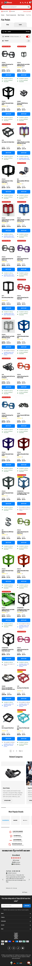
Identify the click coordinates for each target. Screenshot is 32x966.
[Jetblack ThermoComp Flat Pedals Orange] (23, 366)
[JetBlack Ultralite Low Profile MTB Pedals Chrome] (8, 326)
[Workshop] (20, 2)
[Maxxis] (15, 820)
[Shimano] (5, 820)
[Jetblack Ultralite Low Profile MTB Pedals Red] (8, 209)
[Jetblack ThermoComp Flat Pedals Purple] (23, 248)
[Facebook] (9, 948)
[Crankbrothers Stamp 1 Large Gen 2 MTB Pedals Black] (23, 599)
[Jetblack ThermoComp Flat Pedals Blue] (8, 405)
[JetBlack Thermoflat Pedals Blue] (23, 326)
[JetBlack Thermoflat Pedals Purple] (8, 444)
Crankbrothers (20, 491)
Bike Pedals (21, 15)
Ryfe (3, 726)
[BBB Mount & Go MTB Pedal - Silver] (8, 521)
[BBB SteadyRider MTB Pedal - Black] (23, 170)
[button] (8, 67)
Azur (3, 140)
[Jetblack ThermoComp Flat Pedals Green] (23, 521)
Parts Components (11, 15)
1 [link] (10, 751)
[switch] (28, 37)
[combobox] (16, 7)
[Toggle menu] (2, 3)
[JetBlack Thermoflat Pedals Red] (23, 444)
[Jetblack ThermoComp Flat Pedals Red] (23, 287)
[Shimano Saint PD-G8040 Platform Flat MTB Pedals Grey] (8, 678)
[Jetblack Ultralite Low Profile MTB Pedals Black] (23, 54)
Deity (3, 295)
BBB (18, 179)
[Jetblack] (25, 820)
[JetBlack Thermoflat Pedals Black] (8, 93)
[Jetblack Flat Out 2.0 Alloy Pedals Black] (8, 170)
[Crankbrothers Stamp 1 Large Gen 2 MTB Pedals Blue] (23, 482)
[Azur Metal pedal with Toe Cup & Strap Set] (8, 366)
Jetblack (3, 62)
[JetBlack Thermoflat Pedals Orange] (23, 560)
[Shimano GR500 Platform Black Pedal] (23, 93)
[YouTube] (22, 948)
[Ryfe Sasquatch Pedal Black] (8, 717)
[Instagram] (14, 948)
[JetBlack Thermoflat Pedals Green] (8, 560)
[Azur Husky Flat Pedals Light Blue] (23, 717)
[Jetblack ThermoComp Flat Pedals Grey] (8, 248)
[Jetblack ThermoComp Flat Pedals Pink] (23, 639)
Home (2, 15)
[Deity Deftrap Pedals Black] (8, 287)
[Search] (29, 7)
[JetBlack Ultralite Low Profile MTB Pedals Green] (8, 599)
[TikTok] (18, 948)
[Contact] (23, 2)
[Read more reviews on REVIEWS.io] (16, 865)
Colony (18, 413)
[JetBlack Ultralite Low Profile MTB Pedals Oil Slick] (23, 132)
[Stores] (25, 2)
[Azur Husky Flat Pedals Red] (23, 678)
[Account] (27, 2)
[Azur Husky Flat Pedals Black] (8, 132)
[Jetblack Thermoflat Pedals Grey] (8, 482)
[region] (16, 879)
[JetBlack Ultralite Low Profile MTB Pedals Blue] (23, 209)
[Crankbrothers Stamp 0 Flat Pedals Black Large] (8, 639)
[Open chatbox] (29, 963)
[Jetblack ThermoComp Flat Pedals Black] (8, 54)
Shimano (19, 101)
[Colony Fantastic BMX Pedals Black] (23, 405)
